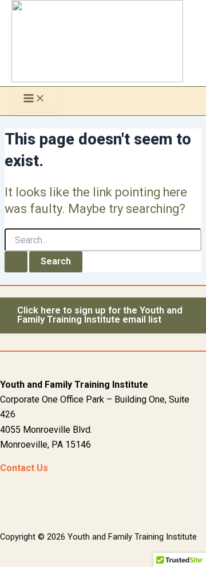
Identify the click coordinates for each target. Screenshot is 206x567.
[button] (103, 315)
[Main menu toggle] (34, 99)
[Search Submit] (16, 261)
